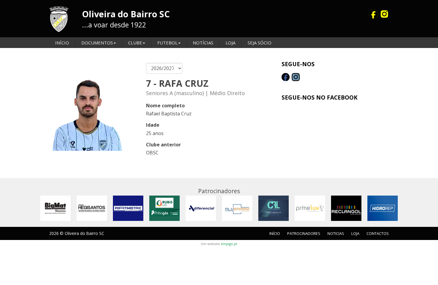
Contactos (377, 233)
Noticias (335, 233)
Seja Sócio (259, 43)
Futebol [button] (167, 43)
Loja (230, 43)
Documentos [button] (97, 43)
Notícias (203, 43)
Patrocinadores (303, 233)
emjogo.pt (229, 243)
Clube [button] (135, 43)
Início (62, 43)
